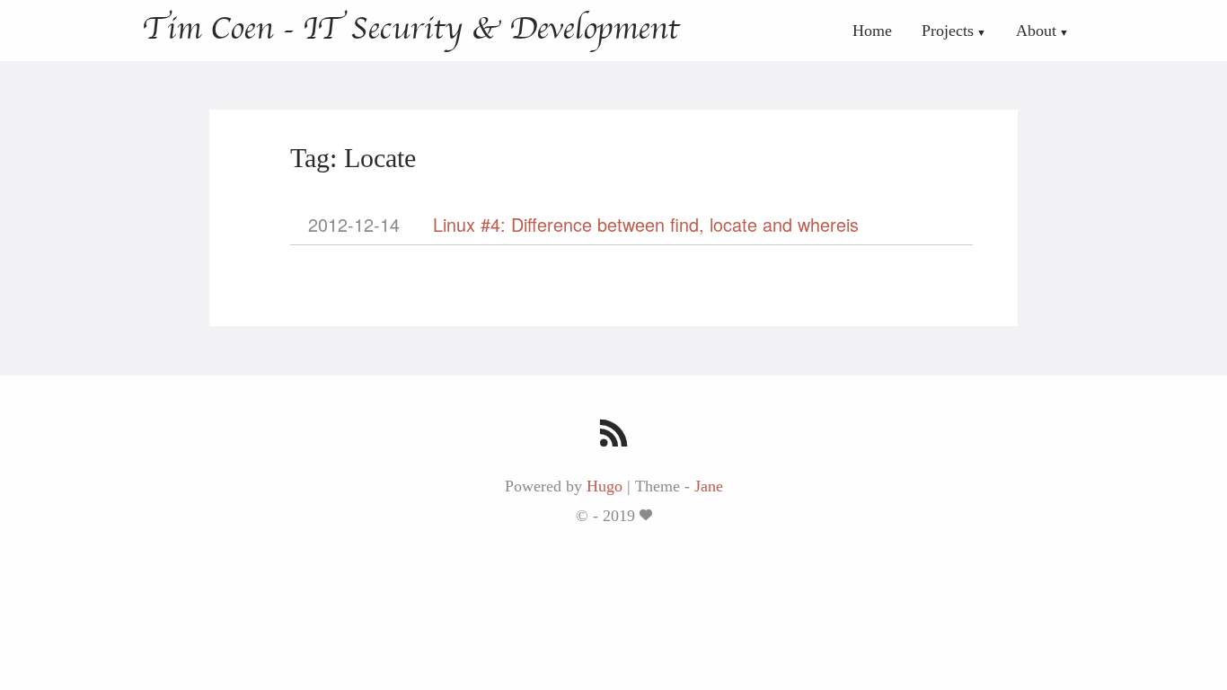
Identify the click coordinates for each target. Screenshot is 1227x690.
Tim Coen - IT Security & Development (410, 29)
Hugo (604, 486)
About (1036, 31)
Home (872, 31)
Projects (948, 31)
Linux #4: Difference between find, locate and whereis (646, 224)
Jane (708, 486)
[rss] (614, 435)
